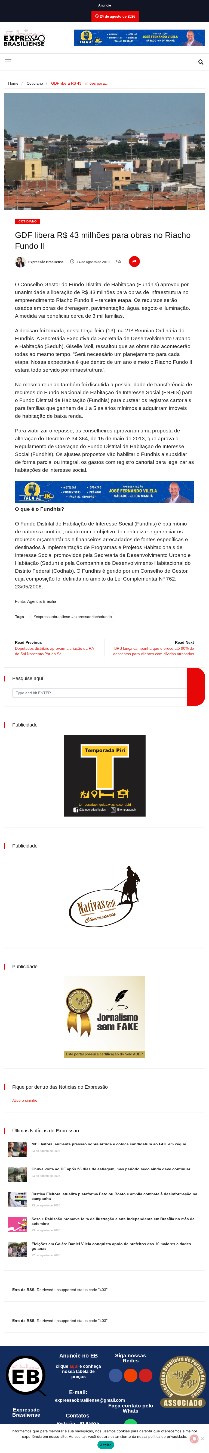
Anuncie (104, 5)
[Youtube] (145, 1375)
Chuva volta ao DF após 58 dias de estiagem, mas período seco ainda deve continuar (111, 1169)
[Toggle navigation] (8, 62)
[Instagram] (130, 1375)
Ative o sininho (24, 1100)
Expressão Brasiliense (45, 262)
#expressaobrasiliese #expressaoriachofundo (73, 616)
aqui (73, 1366)
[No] (202, 1438)
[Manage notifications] (194, 1439)
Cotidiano (35, 83)
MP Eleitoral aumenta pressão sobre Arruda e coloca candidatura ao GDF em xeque (109, 1144)
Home (13, 83)
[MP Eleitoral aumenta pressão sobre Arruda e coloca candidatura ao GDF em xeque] (17, 1149)
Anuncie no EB (78, 1356)
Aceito (106, 1445)
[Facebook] (115, 1375)
